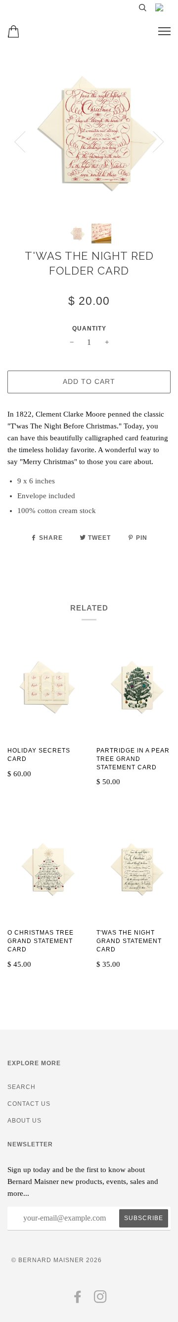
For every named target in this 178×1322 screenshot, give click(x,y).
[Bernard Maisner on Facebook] (78, 1299)
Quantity (89, 328)
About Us (24, 1120)
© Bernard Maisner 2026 (56, 1260)
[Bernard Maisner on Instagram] (100, 1299)
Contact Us (28, 1103)
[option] (89, 134)
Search (21, 1087)
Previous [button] (19, 142)
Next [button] (158, 142)
